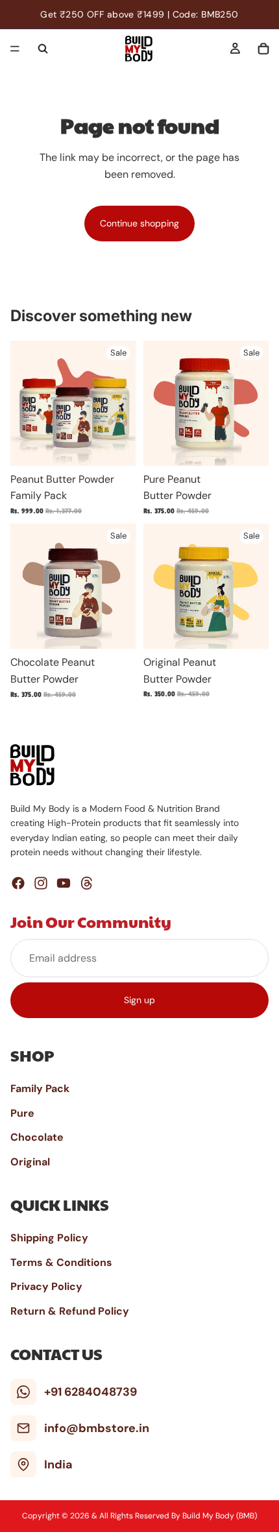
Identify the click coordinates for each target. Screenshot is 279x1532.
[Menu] (15, 49)
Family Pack (39, 1088)
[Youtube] (63, 882)
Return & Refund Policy (69, 1311)
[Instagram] (41, 882)
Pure (22, 1113)
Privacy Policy (46, 1286)
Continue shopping (139, 223)
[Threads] (87, 882)
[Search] (43, 48)
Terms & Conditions (61, 1262)
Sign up (139, 1000)
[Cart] (263, 48)
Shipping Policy (49, 1238)
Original (30, 1162)
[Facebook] (18, 882)
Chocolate (37, 1137)
